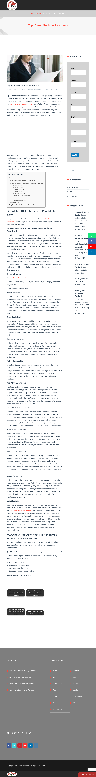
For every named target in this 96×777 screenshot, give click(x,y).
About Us (76, 671)
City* (73, 117)
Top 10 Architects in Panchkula (48, 25)
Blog (39, 14)
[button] (92, 235)
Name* (73, 69)
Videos (55, 690)
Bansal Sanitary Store (21, 278)
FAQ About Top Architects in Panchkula (22, 205)
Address (74, 105)
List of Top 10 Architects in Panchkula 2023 (23, 181)
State (73, 129)
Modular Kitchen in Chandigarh (20, 677)
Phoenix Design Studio (22, 198)
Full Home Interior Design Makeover (21, 690)
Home (33, 14)
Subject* (74, 141)
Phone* (73, 81)
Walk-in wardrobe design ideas (82, 238)
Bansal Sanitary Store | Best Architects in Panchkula (27, 183)
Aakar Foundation (19, 191)
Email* (73, 93)
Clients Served (58, 683)
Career (75, 677)
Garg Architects (19, 187)
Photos (75, 683)
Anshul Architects (19, 189)
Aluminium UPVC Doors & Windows (21, 683)
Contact (55, 696)
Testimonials (57, 709)
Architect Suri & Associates (23, 195)
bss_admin (12, 89)
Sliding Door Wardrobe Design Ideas (80, 293)
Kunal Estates (18, 185)
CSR (74, 703)
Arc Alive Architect (20, 193)
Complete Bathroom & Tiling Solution (22, 671)
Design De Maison (21, 200)
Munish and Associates (22, 197)
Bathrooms (73, 187)
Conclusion (15, 203)
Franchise (76, 690)
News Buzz (56, 703)
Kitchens (72, 196)
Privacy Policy (77, 696)
